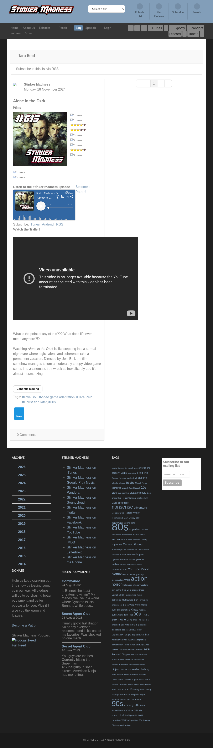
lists (147, 634)
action (139, 578)
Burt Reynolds (141, 600)
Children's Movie (134, 710)
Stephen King (137, 644)
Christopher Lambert (121, 725)
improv (140, 554)
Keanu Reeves (119, 478)
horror (117, 584)
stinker (136, 585)
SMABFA (131, 554)
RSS (59, 224)
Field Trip (142, 472)
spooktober (123, 503)
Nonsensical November (131, 649)
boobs (130, 482)
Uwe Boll (30, 397)
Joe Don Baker (133, 699)
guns (114, 614)
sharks (132, 559)
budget (121, 493)
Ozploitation (117, 635)
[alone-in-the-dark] (40, 139)
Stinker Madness (37, 84)
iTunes (35, 224)
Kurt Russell (134, 488)
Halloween (128, 585)
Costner (147, 720)
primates (142, 625)
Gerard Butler (129, 574)
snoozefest (117, 605)
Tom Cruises (143, 549)
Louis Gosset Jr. (119, 468)
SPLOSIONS (118, 539)
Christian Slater (35, 402)
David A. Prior (135, 630)
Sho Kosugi (145, 689)
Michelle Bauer (119, 554)
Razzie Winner (132, 512)
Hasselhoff (127, 534)
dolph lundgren (138, 694)
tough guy (133, 468)
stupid (125, 488)
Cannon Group (132, 544)
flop (127, 493)
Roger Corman (129, 498)
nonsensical (118, 715)
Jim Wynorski (131, 715)
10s (143, 487)
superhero (135, 529)
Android (48, 224)
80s (120, 527)
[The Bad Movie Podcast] (41, 10)
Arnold (127, 580)
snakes (140, 498)
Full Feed (19, 645)
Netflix (117, 574)
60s (140, 720)
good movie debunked (136, 655)
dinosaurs (116, 630)
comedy (129, 705)
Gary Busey (129, 518)
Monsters (131, 564)
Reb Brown (139, 659)
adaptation (133, 720)
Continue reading (28, 388)
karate (120, 674)
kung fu (127, 635)
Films (17, 107)
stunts (119, 544)
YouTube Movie (138, 569)
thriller (114, 659)
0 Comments (26, 435)
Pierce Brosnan (125, 659)
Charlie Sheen (118, 483)
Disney (127, 674)
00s (53, 402)
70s (129, 689)
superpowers (138, 635)
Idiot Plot (128, 614)
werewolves (117, 640)
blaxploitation (123, 610)
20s (137, 705)
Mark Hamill (145, 684)
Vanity (136, 689)
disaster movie (138, 492)
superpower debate (121, 694)
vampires (116, 488)
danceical (127, 599)
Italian (139, 564)
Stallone (142, 477)
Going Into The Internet (138, 620)
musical (142, 610)
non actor (125, 669)
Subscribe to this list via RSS (37, 69)
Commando (71, 581)
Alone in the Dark (29, 101)
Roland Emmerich (120, 664)
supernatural (138, 679)
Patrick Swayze (138, 674)
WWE (124, 720)
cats (133, 523)
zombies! (132, 473)
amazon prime (119, 549)
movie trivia (139, 534)
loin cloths (116, 590)
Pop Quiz (126, 590)
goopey (140, 574)
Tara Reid (85, 397)
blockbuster (117, 580)
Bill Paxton (126, 595)
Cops (114, 679)
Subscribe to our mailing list (176, 463)
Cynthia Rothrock (120, 559)
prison (135, 590)
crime (136, 684)
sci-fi (134, 624)
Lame (123, 472)
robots (123, 564)
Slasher (136, 539)
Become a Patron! (25, 625)
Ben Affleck (126, 625)
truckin (129, 539)
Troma (126, 645)
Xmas (134, 609)
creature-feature (119, 569)
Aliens (120, 615)
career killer (117, 645)
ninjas (115, 669)
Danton (121, 710)
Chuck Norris (141, 483)
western (144, 585)
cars (114, 492)
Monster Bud (118, 513)
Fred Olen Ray (119, 689)
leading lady (139, 669)
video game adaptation (58, 397)
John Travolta (124, 679)
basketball (132, 478)
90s (117, 703)
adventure (140, 507)
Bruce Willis (128, 605)
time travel (132, 549)
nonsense (122, 507)
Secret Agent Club (76, 614)
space (125, 630)
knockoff (116, 625)
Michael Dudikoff (137, 664)
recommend (117, 518)
